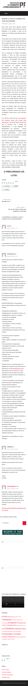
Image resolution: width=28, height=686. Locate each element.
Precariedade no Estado (11, 634)
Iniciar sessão (5, 669)
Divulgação (12, 623)
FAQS (3, 628)
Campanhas (6, 620)
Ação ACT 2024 (18, 616)
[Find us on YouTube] (5, 660)
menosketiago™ (11, 486)
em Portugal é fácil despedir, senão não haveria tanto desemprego (14, 120)
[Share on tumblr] (11, 183)
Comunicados (4, 622)
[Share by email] (13, 183)
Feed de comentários (7, 674)
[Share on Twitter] (5, 183)
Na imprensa (9, 631)
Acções (5, 616)
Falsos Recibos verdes (20, 625)
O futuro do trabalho (16, 631)
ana (8, 226)
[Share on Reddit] (7, 183)
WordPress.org (6, 677)
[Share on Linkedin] (9, 183)
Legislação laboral (20, 628)
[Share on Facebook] (3, 183)
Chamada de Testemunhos (17, 619)
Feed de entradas (6, 672)
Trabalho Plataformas (9, 637)
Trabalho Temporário (11, 639)
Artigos (13, 616)
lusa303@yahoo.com (18, 368)
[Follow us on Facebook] (3, 660)
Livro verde (4, 631)
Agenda (10, 616)
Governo (9, 628)
